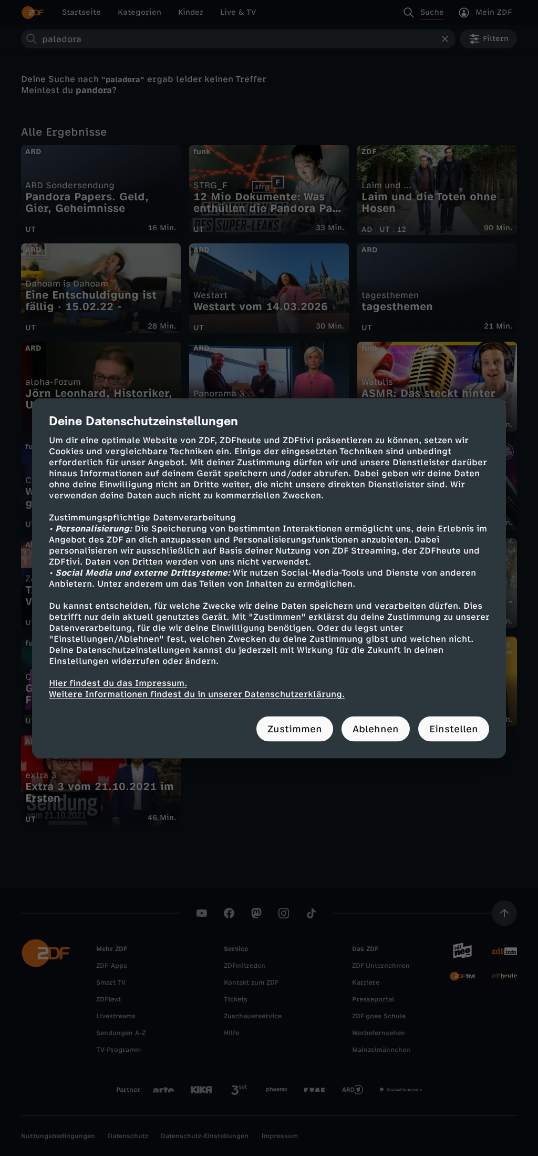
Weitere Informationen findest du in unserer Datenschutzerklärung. (197, 694)
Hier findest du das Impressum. (118, 683)
